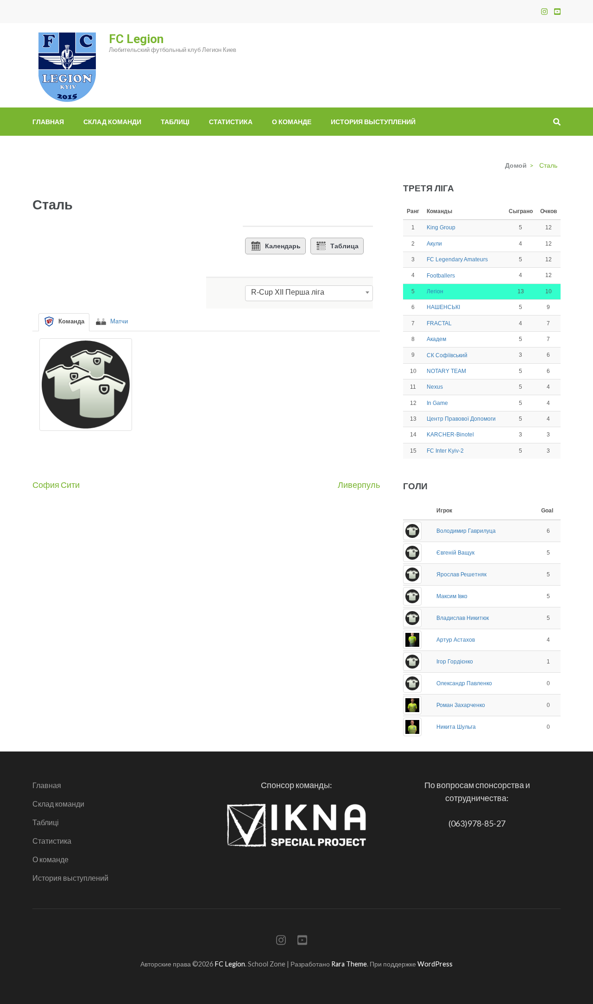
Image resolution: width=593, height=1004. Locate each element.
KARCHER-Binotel (450, 434)
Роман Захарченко (460, 705)
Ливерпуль (359, 485)
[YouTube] (557, 11)
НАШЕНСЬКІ (443, 307)
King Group (441, 227)
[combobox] (309, 292)
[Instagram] (544, 11)
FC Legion (136, 39)
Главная (48, 122)
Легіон (435, 291)
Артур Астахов (455, 640)
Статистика (230, 122)
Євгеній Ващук (455, 552)
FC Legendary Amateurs (457, 259)
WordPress (435, 964)
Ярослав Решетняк (461, 574)
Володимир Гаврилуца (466, 531)
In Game (437, 403)
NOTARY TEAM (446, 371)
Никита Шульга (456, 727)
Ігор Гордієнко (454, 661)
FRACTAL (439, 323)
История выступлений (373, 122)
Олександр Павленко (464, 683)
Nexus (435, 387)
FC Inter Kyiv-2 (445, 451)
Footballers (441, 275)
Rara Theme (349, 964)
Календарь (283, 246)
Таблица (344, 246)
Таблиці (175, 122)
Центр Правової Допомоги (461, 419)
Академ (436, 339)
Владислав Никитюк (462, 618)
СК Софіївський (447, 355)
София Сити (56, 485)
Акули (434, 243)
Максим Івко (451, 596)
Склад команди (112, 122)
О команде (291, 122)
